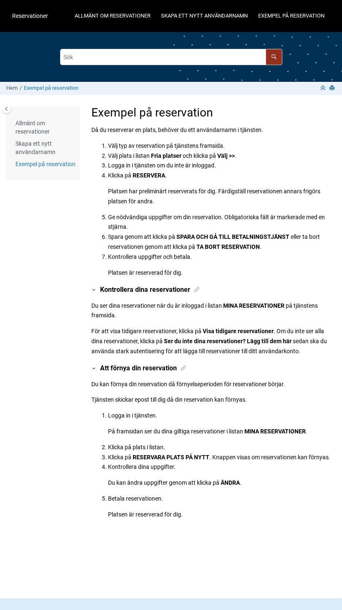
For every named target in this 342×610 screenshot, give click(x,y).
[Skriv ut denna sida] (333, 88)
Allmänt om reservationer (113, 16)
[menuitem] (112, 16)
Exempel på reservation (291, 16)
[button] (12, 123)
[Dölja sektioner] (324, 88)
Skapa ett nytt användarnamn (204, 16)
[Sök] (274, 57)
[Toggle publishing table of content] (6, 108)
